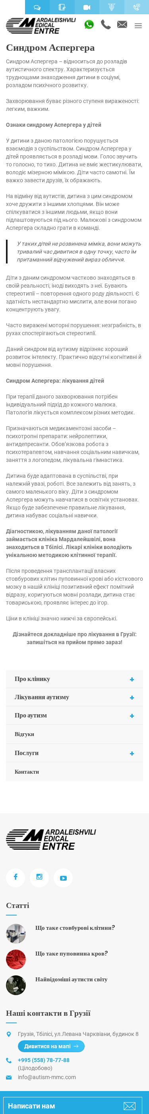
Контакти (27, 772)
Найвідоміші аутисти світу (71, 979)
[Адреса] (12, 7)
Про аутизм (74, 715)
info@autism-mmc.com (47, 1077)
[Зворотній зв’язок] (62, 7)
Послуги (74, 753)
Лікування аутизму (74, 697)
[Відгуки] (37, 7)
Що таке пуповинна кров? (71, 953)
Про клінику (74, 679)
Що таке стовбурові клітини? (75, 927)
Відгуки (24, 734)
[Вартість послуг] (111, 7)
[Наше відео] (87, 7)
